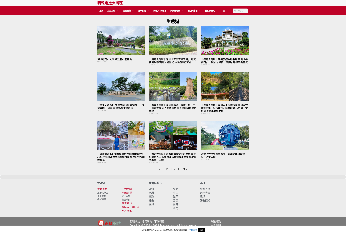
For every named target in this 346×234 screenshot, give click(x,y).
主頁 (101, 10)
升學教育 (142, 10)
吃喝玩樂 (126, 10)
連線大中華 (192, 10)
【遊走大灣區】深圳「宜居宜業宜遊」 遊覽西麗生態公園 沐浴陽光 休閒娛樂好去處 (172, 60)
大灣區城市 (175, 10)
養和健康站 (210, 10)
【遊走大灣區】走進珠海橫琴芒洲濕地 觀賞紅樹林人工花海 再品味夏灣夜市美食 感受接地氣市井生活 (172, 156)
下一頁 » (182, 169)
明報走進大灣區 (110, 3)
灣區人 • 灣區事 (159, 10)
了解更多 (193, 230)
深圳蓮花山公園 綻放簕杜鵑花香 (114, 59)
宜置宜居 (111, 10)
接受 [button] (202, 230)
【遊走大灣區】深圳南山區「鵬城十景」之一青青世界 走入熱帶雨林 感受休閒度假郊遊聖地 (172, 108)
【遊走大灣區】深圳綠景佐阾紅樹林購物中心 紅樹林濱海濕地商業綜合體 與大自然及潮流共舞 (121, 156)
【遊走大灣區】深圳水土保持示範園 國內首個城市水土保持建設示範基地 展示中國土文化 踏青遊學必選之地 (224, 108)
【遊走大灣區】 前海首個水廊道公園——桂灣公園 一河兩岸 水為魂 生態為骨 (120, 106)
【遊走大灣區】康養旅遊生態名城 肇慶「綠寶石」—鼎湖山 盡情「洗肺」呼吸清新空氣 (224, 60)
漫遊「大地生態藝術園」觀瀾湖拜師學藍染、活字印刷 (223, 155)
